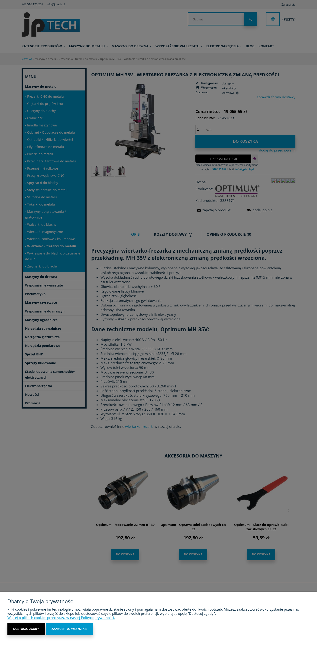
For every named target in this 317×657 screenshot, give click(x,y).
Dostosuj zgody (26, 629)
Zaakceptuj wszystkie (69, 629)
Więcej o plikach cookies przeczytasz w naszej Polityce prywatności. (61, 617)
